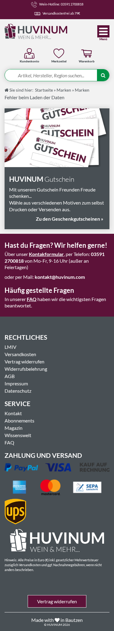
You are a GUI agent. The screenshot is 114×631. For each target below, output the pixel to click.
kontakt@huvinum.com (60, 277)
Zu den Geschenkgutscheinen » (69, 219)
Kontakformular (46, 254)
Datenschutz (18, 391)
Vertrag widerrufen (24, 361)
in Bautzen (71, 620)
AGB (10, 376)
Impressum (16, 383)
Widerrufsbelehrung (26, 369)
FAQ (31, 299)
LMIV (10, 347)
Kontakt (13, 413)
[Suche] (103, 75)
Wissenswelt (18, 435)
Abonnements (19, 420)
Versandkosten (20, 354)
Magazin (13, 428)
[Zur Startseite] (45, 31)
